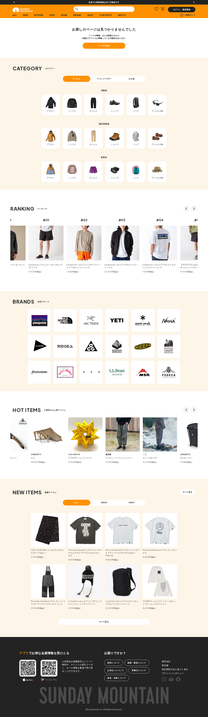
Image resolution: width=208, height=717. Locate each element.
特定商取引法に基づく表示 (175, 669)
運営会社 (166, 661)
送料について (113, 663)
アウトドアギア (104, 79)
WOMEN (38, 15)
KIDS (52, 15)
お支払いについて (115, 670)
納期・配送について (137, 663)
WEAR (104, 502)
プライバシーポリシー (173, 673)
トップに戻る (104, 45)
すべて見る (187, 492)
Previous (14, 2)
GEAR (64, 15)
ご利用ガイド (189, 15)
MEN (25, 15)
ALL (15, 15)
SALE (90, 15)
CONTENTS (105, 15)
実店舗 (165, 665)
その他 (131, 79)
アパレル (77, 79)
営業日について (139, 670)
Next (193, 2)
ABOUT (122, 15)
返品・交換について (116, 678)
